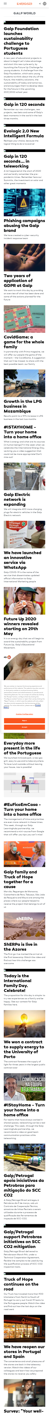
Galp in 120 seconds (24, 104)
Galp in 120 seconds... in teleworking (16, 161)
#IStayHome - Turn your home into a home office (24, 1110)
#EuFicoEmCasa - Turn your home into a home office (22, 809)
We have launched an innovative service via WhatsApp (22, 560)
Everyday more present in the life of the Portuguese (22, 748)
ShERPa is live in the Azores (20, 947)
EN (45, 4)
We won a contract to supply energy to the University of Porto (24, 1049)
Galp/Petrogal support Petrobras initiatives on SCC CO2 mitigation (23, 1239)
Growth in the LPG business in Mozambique (23, 406)
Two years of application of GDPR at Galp (18, 280)
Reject (24, 720)
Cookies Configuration (24, 714)
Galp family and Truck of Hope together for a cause (20, 879)
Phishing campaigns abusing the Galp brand (24, 225)
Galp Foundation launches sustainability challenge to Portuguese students (21, 41)
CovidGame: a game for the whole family (24, 341)
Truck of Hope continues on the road (21, 1284)
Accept (24, 727)
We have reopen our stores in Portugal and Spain (24, 1351)
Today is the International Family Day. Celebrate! (17, 983)
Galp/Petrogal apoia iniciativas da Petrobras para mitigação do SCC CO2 (24, 1185)
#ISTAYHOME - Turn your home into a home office (22, 432)
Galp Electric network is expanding (17, 499)
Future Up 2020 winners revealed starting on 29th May (21, 626)
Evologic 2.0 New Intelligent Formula (24, 133)
